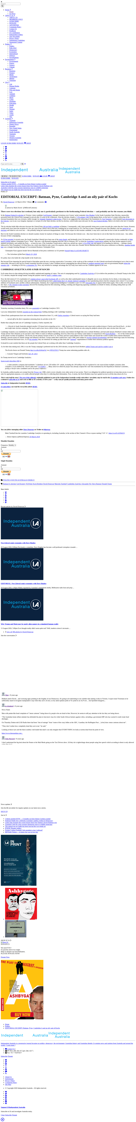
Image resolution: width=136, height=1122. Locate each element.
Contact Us (11, 1049)
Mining (11, 78)
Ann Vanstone (107, 219)
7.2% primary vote (82, 217)
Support (13, 1107)
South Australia (14, 132)
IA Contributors (14, 33)
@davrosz (46, 429)
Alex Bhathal (90, 215)
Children (12, 96)
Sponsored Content (15, 42)
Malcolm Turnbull (61, 484)
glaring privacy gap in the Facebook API (44, 279)
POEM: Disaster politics (13, 828)
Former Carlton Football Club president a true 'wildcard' (24, 830)
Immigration (13, 140)
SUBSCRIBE (14, 21)
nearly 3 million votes (54, 275)
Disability (12, 101)
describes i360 (14, 361)
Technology (13, 77)
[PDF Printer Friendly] (46, 202)
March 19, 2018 (31, 254)
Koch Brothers (110, 334)
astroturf (73, 339)
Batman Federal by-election (14, 215)
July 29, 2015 (33, 354)
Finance (12, 73)
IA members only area (118, 377)
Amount (3, 447)
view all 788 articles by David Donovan (20, 632)
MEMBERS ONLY (16, 19)
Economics (13, 52)
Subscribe (4, 383)
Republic (12, 126)
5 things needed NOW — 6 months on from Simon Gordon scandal (23, 184)
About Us (8, 1077)
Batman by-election (9, 484)
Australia (8, 119)
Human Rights (14, 86)
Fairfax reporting (63, 315)
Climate (12, 67)
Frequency (4, 445)
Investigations (14, 57)
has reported (33, 339)
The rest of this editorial (27, 377)
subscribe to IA (14, 379)
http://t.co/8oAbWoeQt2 (38, 350)
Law (10, 92)
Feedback (12, 31)
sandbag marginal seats (96, 263)
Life (6, 82)
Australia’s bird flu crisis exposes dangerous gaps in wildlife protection (24, 188)
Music (11, 98)
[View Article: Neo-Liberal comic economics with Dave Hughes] (22, 539)
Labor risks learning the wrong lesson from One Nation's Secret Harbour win (26, 186)
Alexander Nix (91, 283)
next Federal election (100, 221)
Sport (11, 107)
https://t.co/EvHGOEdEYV (79, 251)
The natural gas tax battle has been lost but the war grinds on (21, 190)
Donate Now (5, 957)
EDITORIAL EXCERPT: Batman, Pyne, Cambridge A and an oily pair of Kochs (32, 1028)
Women (12, 109)
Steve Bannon (96, 484)
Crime (11, 99)
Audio (11, 115)
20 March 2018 (35, 437)
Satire (11, 111)
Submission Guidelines (17, 40)
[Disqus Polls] (68, 663)
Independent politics (16, 35)
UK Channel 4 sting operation (19, 285)
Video (11, 113)
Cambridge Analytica (87, 273)
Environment (9, 59)
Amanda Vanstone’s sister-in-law (50, 219)
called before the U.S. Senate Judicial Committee (69, 281)
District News (14, 124)
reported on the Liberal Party (32, 312)
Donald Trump (107, 484)
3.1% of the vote (88, 243)
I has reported (8, 239)
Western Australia (15, 138)
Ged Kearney (47, 215)
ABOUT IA (9, 15)
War (10, 117)
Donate (10, 1056)
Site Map (8, 1084)
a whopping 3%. (31, 265)
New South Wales (15, 128)
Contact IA (13, 29)
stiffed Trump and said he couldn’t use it (99, 347)
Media (11, 75)
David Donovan (8, 202)
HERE (28, 383)
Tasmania (12, 134)
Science (12, 65)
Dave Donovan (28, 429)
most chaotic (63, 239)
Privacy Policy (14, 38)
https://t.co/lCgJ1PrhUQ (117, 433)
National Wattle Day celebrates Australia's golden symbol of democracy (29, 821)
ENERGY (31, 480)
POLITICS (7, 480)
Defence (12, 56)
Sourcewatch (5, 361)
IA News (12, 14)
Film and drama (14, 90)
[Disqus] (68, 717)
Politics (7, 44)
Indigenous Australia (16, 122)
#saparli (67, 251)
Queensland (13, 130)
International (13, 54)
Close (3, 1115)
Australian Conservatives (95, 241)
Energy (11, 63)
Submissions (9, 1079)
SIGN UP (4, 811)
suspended (35, 308)
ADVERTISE (14, 25)
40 (35, 202)
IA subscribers (6, 387)
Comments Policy (15, 27)
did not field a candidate (51, 226)
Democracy (13, 50)
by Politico (42, 366)
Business (8, 69)
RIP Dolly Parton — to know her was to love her (21, 832)
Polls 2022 (12, 48)
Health (11, 105)
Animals (12, 94)
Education (12, 103)
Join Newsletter (14, 36)
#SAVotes (29, 484)
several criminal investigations (97, 337)
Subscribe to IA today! (8, 182)
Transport (12, 80)
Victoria (12, 136)
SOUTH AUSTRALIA (19, 480)
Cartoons (12, 88)
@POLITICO (54, 350)
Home (7, 10)
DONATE (12, 23)
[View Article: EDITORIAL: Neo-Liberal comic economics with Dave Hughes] (22, 579)
